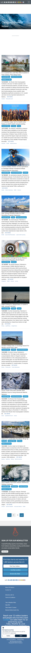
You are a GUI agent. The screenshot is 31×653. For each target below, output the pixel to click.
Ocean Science (23, 486)
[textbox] (15, 566)
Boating (4, 441)
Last (21, 515)
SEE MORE (10, 97)
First (9, 515)
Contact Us (8, 590)
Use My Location (15, 570)
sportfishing (7, 325)
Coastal (3, 98)
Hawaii (3, 190)
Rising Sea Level (9, 98)
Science (25, 172)
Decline (8, 635)
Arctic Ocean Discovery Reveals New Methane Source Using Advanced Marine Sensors (14, 392)
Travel (19, 308)
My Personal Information (16, 641)
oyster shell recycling (20, 234)
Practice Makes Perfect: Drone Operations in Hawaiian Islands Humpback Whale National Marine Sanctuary (15, 168)
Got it (21, 635)
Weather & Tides (6, 79)
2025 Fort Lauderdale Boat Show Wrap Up (15, 439)
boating (3, 459)
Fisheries (3, 143)
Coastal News (6, 77)
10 (17, 515)
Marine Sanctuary (9, 190)
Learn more (13, 633)
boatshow (8, 459)
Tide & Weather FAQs (10, 602)
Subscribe (5, 551)
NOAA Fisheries (13, 143)
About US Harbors (9, 587)
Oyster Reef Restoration (10, 234)
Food (19, 126)
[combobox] (15, 566)
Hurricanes (14, 486)
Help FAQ (7, 605)
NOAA (7, 143)
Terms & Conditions (10, 597)
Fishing (13, 126)
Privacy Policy (20, 639)
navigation (4, 281)
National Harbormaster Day (12, 610)
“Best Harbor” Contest (10, 607)
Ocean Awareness (16, 77)
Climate (3, 506)
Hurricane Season (18, 506)
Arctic (3, 415)
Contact (6, 620)
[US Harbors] (12, 2)
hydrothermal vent (9, 415)
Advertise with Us (9, 595)
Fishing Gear (8, 367)
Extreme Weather (9, 506)
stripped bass (14, 325)
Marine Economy (6, 443)
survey (16, 281)
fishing (3, 325)
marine (15, 415)
